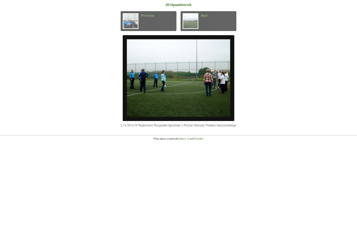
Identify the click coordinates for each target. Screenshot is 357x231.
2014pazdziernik (178, 4)
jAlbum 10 (184, 138)
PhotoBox (199, 138)
